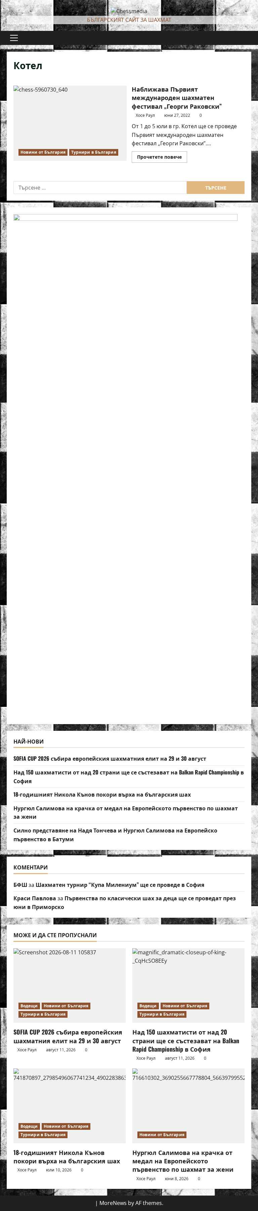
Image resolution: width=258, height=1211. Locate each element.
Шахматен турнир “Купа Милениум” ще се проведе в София (120, 884)
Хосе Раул (145, 115)
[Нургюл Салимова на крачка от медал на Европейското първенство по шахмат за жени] (188, 1105)
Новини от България (43, 152)
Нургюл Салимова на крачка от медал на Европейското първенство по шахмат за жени (182, 1160)
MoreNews (113, 1203)
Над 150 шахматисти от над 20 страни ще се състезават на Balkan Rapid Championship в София (185, 1040)
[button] (14, 38)
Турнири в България (93, 152)
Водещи (29, 1006)
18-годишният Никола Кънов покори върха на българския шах (102, 794)
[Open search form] (249, 38)
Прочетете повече (162, 158)
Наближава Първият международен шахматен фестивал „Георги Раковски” (70, 123)
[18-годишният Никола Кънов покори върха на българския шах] (69, 1105)
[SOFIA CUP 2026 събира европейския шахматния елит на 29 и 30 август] (69, 985)
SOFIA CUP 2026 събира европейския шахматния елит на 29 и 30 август (109, 758)
